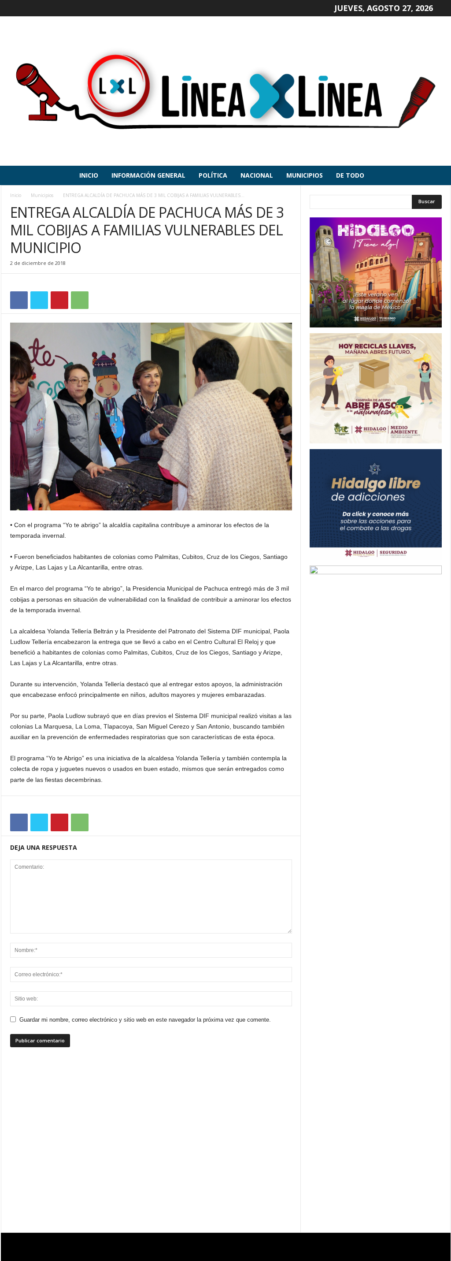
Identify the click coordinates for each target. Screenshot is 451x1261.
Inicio (88, 175)
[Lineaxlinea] (225, 91)
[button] (437, 175)
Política (213, 175)
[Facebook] (19, 300)
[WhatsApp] (80, 300)
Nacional (256, 175)
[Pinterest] (59, 300)
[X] (39, 300)
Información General (148, 175)
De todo (350, 175)
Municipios (304, 175)
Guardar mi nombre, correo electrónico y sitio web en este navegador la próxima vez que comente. (145, 1019)
